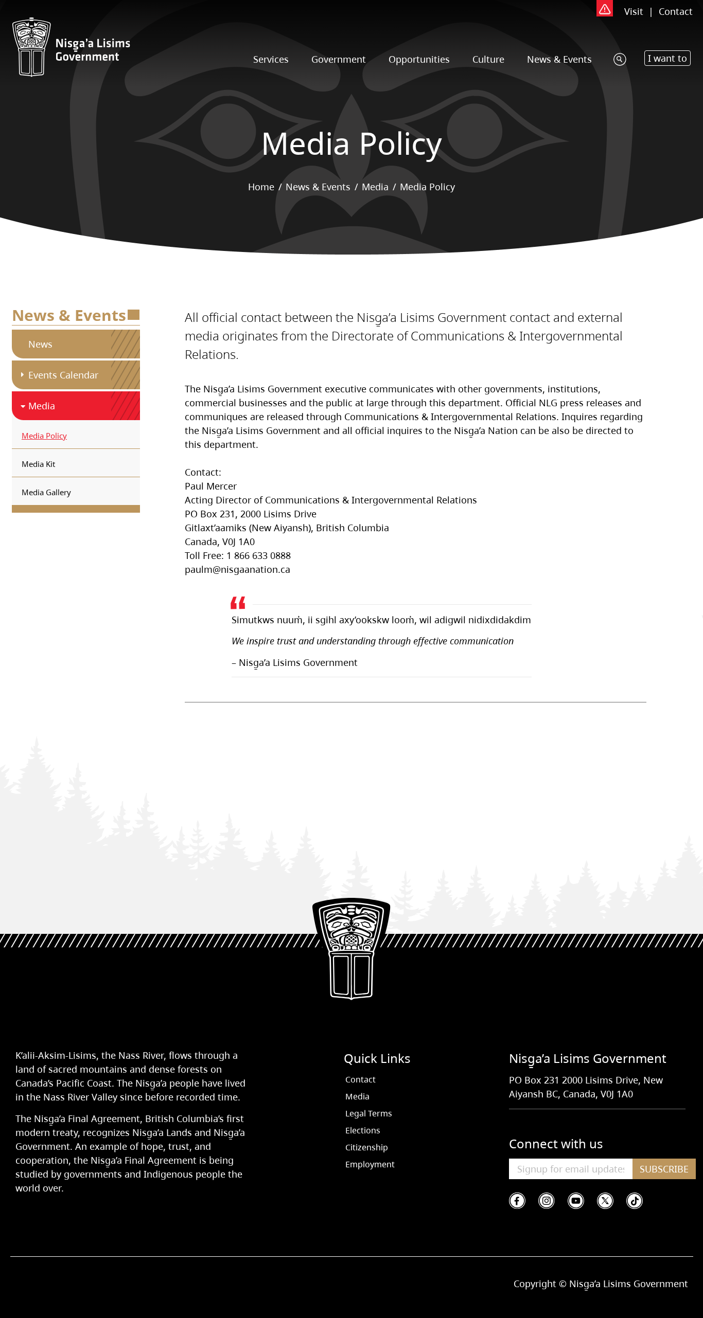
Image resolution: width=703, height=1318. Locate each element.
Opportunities (419, 59)
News (40, 344)
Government (338, 59)
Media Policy (44, 435)
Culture (488, 59)
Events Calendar (63, 375)
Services (271, 59)
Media (375, 186)
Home (261, 186)
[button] (667, 58)
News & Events (559, 59)
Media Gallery (46, 492)
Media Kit (38, 464)
